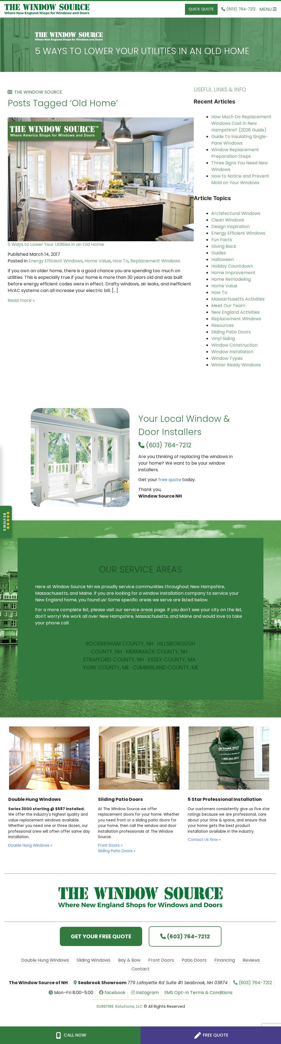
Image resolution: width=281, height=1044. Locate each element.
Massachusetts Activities (238, 299)
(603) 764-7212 (168, 445)
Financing (224, 960)
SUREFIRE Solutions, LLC (119, 1006)
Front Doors (161, 960)
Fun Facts (221, 240)
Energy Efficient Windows (56, 261)
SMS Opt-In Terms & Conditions (198, 992)
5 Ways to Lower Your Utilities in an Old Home (142, 51)
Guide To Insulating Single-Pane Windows (239, 139)
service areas (138, 610)
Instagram (147, 992)
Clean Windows (227, 220)
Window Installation (232, 352)
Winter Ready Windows (236, 365)
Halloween (222, 259)
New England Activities (235, 312)
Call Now (74, 1035)
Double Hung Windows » (30, 845)
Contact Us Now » (204, 839)
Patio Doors (194, 960)
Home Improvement (233, 273)
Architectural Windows (235, 213)
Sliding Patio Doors (231, 332)
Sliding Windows (93, 960)
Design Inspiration (230, 226)
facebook (114, 992)
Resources (222, 325)
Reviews (251, 960)
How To (120, 261)
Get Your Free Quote (101, 936)
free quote (169, 479)
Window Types (227, 358)
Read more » (21, 300)
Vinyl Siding (223, 338)
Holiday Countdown (232, 266)
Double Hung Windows (45, 960)
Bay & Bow (129, 960)
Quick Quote (201, 9)
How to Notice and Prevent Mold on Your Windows (240, 179)
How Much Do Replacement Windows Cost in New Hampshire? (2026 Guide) (241, 123)
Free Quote (215, 1035)
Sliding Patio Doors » (116, 851)
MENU (266, 9)
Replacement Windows (155, 261)
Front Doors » (110, 845)
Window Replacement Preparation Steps (235, 153)
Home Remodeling (231, 279)
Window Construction (234, 345)
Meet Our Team (228, 305)
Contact (140, 969)
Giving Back (223, 246)
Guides (218, 253)
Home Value (98, 261)
